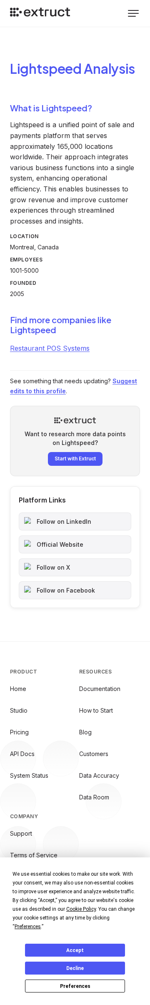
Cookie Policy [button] (81, 909)
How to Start (96, 710)
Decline (75, 968)
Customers (93, 753)
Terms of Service (34, 855)
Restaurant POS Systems (50, 348)
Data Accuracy (99, 775)
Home (18, 688)
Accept (75, 950)
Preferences (75, 986)
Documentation (99, 688)
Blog (85, 732)
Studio (19, 710)
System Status (29, 775)
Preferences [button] (28, 927)
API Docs (22, 753)
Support (21, 833)
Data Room (94, 797)
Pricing (19, 732)
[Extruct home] (40, 13)
